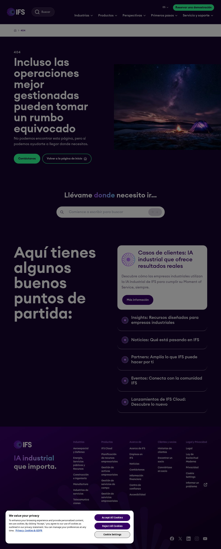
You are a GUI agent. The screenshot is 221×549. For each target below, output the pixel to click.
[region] (70, 526)
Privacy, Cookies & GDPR (29, 530)
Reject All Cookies (112, 526)
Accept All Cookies (112, 517)
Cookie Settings (112, 534)
